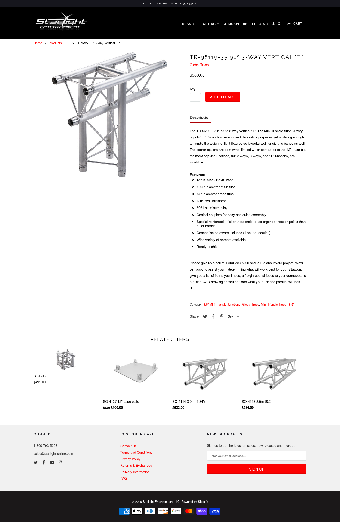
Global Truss (199, 64)
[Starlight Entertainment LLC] (61, 23)
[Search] (280, 25)
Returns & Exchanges (136, 465)
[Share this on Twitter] (204, 316)
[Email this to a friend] (237, 316)
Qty (192, 88)
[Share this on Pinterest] (221, 316)
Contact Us (128, 446)
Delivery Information (135, 471)
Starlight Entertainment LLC (161, 501)
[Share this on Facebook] (212, 316)
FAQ (123, 478)
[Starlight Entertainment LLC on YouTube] (52, 462)
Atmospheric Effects (246, 24)
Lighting (209, 24)
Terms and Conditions (136, 452)
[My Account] (274, 25)
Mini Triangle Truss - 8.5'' (277, 304)
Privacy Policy (130, 458)
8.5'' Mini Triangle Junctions (222, 304)
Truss (187, 24)
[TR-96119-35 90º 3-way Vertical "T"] (109, 114)
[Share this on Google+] (229, 316)
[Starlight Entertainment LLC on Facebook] (44, 462)
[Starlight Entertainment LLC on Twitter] (36, 462)
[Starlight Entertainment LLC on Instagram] (60, 462)
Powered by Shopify (194, 501)
